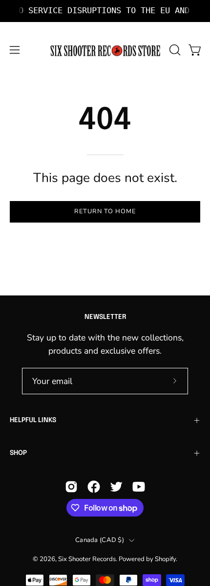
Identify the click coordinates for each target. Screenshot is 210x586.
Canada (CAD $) (99, 540)
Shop (18, 453)
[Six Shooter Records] (105, 50)
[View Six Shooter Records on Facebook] (93, 486)
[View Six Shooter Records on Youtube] (138, 486)
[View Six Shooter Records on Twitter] (116, 486)
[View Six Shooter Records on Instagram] (71, 486)
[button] (174, 50)
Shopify (165, 559)
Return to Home (104, 211)
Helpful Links (33, 420)
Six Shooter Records (87, 559)
